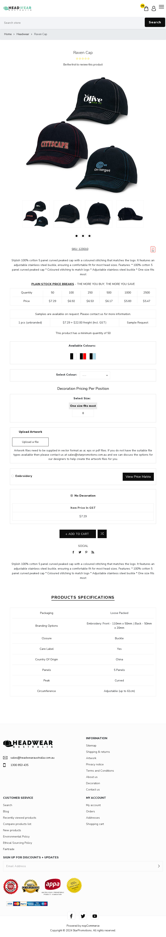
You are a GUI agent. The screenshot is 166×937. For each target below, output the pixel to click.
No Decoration (85, 496)
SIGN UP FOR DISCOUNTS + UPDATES (31, 857)
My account (93, 805)
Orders (90, 811)
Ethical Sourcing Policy (17, 843)
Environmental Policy (16, 836)
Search (155, 22)
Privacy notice (95, 764)
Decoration (93, 783)
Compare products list (17, 824)
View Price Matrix (138, 476)
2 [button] (83, 236)
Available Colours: (82, 346)
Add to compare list (102, 534)
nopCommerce (90, 926)
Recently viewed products (19, 818)
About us (92, 777)
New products (12, 830)
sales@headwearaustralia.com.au (32, 758)
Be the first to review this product (83, 64)
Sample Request (137, 322)
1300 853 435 (19, 765)
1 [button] (76, 236)
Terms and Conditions (100, 771)
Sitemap (91, 745)
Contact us (93, 789)
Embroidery (23, 476)
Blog (6, 811)
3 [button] (89, 236)
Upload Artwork (30, 432)
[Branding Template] (153, 249)
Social (83, 546)
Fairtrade (8, 849)
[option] (36, 214)
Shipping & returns (98, 752)
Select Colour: (66, 375)
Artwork (91, 758)
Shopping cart (95, 824)
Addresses (93, 818)
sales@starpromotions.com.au (87, 455)
